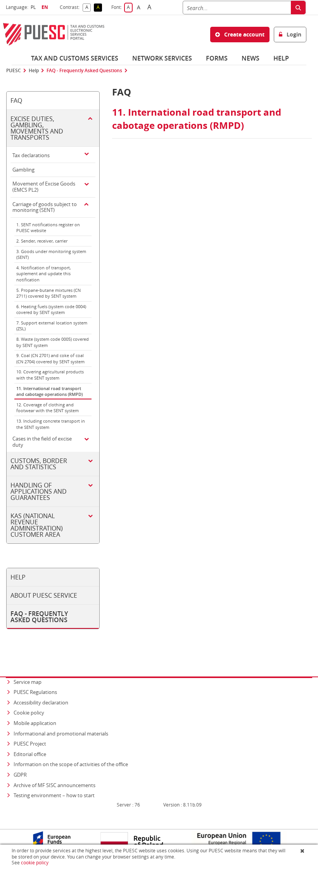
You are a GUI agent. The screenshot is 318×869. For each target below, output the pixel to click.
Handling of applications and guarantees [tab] (38, 491)
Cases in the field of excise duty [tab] (42, 441)
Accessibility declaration (41, 702)
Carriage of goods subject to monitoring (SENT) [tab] (44, 207)
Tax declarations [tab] (31, 155)
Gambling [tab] (23, 169)
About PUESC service (43, 595)
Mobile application (35, 723)
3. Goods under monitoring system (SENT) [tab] (51, 254)
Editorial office (30, 754)
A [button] (88, 7)
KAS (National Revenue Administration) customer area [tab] (36, 525)
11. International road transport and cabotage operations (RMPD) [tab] (49, 391)
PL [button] (34, 7)
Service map (27, 681)
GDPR (20, 774)
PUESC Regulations (35, 692)
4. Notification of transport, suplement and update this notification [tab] (43, 274)
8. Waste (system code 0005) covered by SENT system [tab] (52, 342)
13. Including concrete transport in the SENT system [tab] (50, 424)
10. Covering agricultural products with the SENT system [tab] (50, 375)
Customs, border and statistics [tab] (38, 463)
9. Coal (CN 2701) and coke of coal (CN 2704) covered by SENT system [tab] (50, 358)
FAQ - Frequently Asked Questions (84, 71)
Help (281, 58)
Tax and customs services (74, 58)
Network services (162, 58)
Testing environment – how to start (54, 795)
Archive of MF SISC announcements (54, 785)
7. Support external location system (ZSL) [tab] (51, 326)
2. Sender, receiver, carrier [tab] (41, 241)
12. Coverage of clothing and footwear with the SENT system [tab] (47, 408)
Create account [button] (243, 34)
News (250, 58)
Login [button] (293, 34)
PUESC (13, 71)
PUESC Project (30, 743)
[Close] (303, 851)
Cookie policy (29, 712)
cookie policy (34, 863)
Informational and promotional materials (61, 733)
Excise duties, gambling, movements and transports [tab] (36, 128)
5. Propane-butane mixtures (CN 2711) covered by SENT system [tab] (48, 293)
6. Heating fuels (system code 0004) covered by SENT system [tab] (51, 310)
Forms (217, 58)
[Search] (298, 7)
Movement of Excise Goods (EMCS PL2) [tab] (43, 186)
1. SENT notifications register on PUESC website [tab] (48, 228)
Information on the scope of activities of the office (71, 764)
